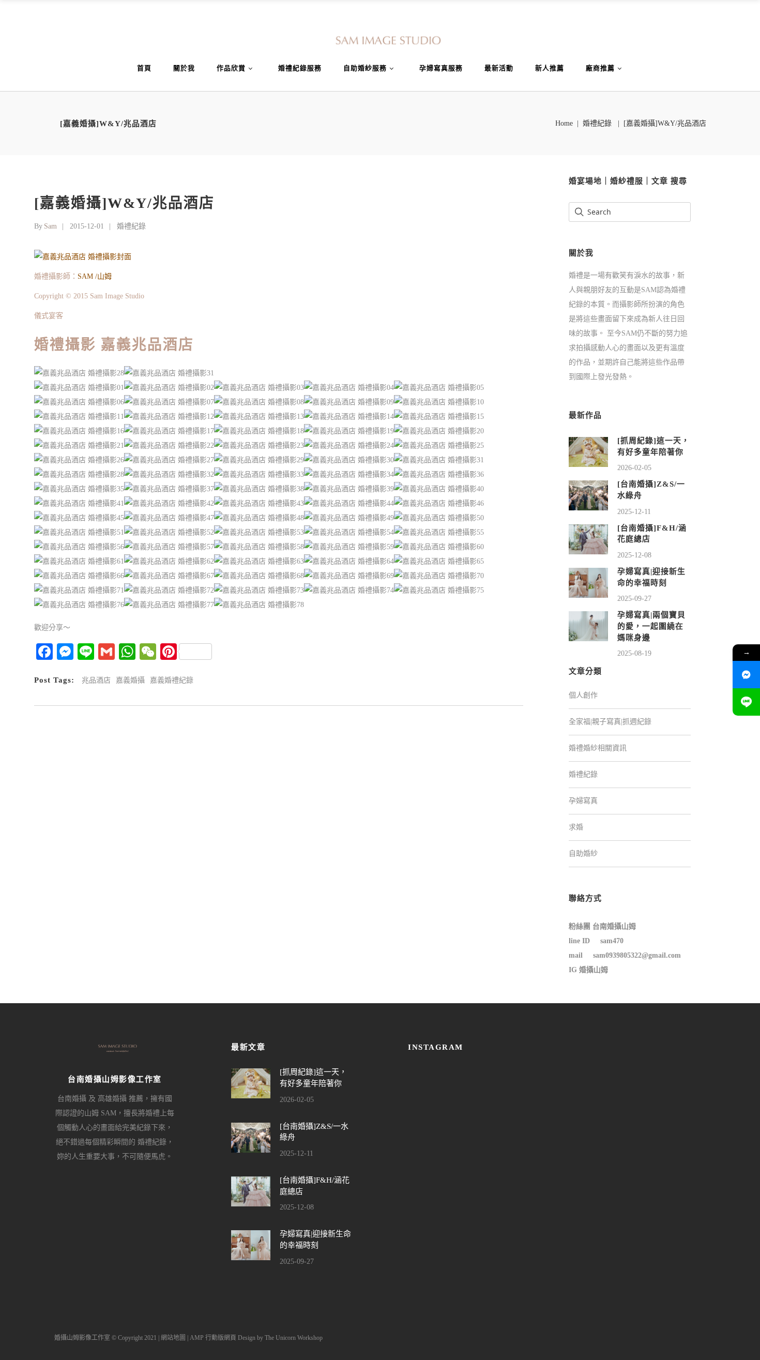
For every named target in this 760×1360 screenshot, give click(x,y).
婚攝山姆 (593, 970)
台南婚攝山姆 (614, 926)
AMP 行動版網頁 (213, 1337)
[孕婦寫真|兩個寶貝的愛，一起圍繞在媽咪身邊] (588, 626)
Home (564, 123)
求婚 (576, 827)
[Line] (746, 702)
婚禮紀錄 (597, 123)
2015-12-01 (87, 226)
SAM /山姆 (95, 276)
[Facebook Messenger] (746, 674)
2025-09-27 (634, 598)
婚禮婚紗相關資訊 (598, 748)
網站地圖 (173, 1337)
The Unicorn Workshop (294, 1337)
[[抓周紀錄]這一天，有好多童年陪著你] (588, 451)
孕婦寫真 (583, 801)
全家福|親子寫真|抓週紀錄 (610, 722)
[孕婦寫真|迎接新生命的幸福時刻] (588, 582)
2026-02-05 (634, 468)
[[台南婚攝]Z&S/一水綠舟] (588, 495)
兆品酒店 (96, 680)
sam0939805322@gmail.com (637, 955)
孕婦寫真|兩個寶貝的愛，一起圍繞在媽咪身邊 (651, 626)
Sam (50, 226)
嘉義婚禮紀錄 (171, 680)
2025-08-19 (634, 653)
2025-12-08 (634, 555)
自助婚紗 (583, 853)
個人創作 (583, 695)
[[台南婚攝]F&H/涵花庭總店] (588, 538)
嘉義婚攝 (130, 680)
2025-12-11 (634, 512)
